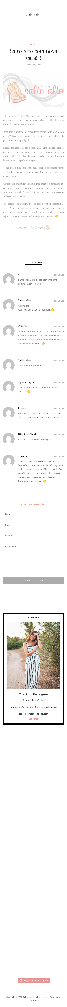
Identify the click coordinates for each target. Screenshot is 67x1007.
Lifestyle (33, 44)
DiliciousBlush (27, 434)
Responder (58, 275)
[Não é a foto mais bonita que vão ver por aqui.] (33, 847)
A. (19, 274)
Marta (22, 408)
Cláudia (22, 326)
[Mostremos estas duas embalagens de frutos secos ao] (33, 920)
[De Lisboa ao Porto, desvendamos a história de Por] (33, 811)
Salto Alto (25, 116)
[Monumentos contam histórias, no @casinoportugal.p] (33, 884)
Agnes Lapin (26, 382)
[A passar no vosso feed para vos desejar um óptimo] (33, 774)
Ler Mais (33, 719)
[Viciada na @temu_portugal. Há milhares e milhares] (33, 957)
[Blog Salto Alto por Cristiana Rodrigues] (33, 15)
